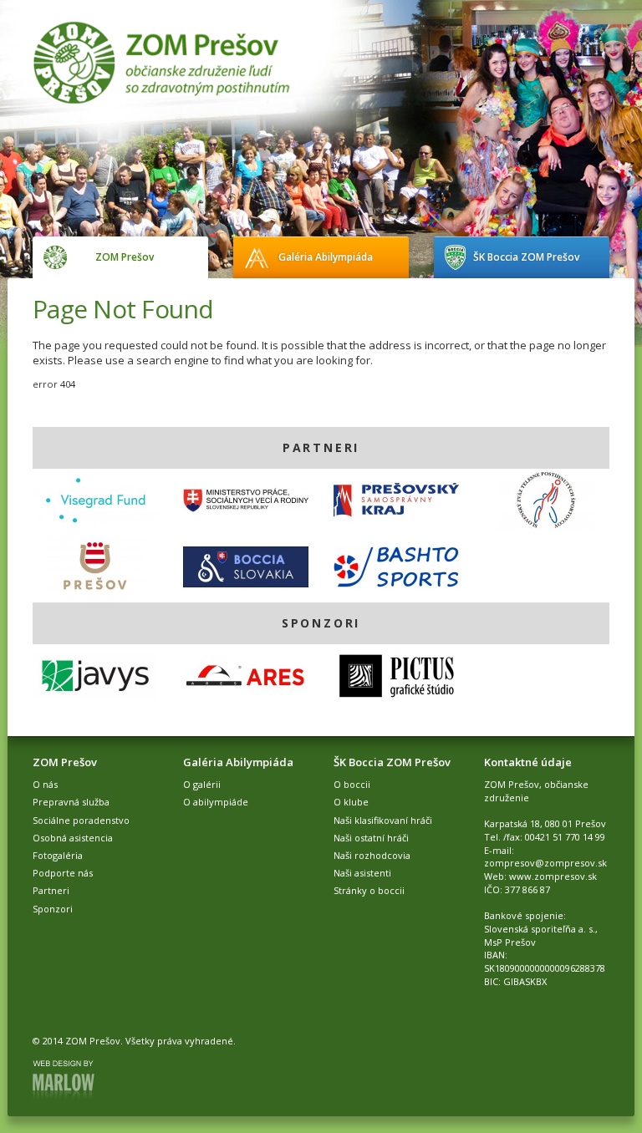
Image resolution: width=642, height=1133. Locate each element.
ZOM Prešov (124, 257)
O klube (351, 801)
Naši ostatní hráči (371, 837)
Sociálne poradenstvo (81, 820)
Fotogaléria (58, 855)
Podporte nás (63, 872)
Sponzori (53, 908)
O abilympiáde (215, 801)
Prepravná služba (71, 801)
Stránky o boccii (369, 890)
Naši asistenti (362, 872)
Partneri (51, 890)
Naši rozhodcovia (372, 855)
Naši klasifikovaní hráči (383, 820)
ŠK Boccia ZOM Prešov (526, 257)
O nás (45, 784)
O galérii (202, 784)
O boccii (352, 784)
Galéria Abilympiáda (325, 257)
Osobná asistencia (73, 837)
